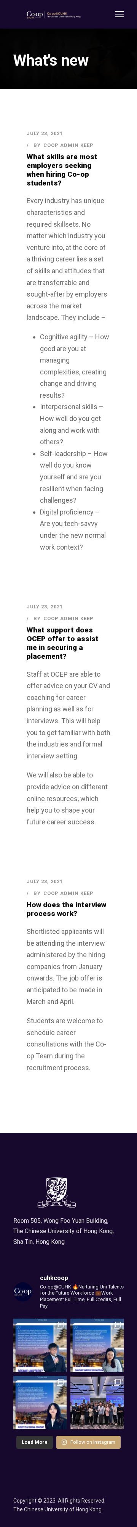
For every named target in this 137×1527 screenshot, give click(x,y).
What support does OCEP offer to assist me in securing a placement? (63, 643)
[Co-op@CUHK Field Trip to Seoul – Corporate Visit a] (40, 1402)
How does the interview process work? (66, 909)
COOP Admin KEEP (68, 145)
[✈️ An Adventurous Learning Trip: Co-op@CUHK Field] (97, 1402)
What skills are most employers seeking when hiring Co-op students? (62, 169)
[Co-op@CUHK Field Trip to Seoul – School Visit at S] (40, 1345)
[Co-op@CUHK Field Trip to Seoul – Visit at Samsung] (97, 1345)
